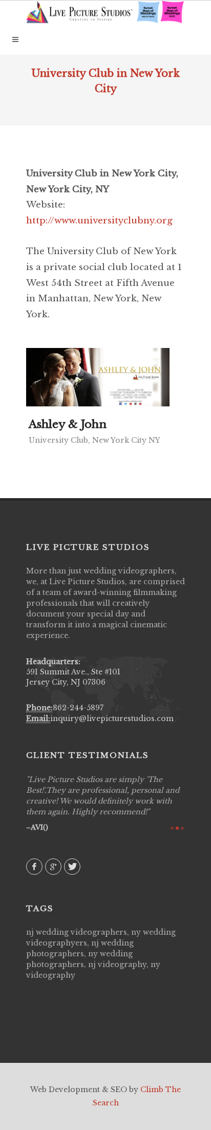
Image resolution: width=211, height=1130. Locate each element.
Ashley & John (68, 424)
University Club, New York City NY (94, 440)
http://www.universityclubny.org (99, 220)
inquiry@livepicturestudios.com (112, 718)
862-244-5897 (78, 707)
